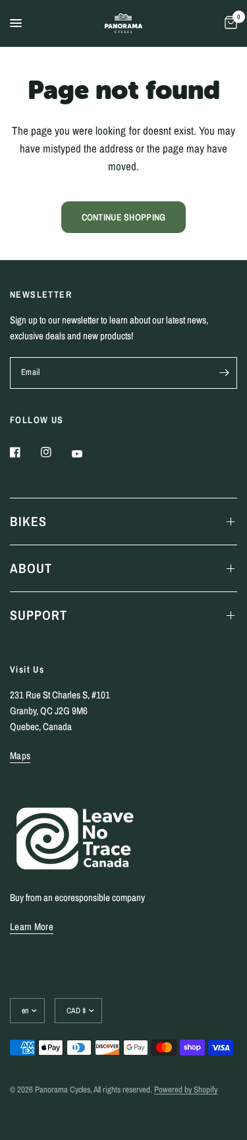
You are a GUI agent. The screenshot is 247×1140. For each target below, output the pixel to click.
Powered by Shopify (185, 1089)
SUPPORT (38, 615)
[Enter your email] (224, 373)
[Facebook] (24, 452)
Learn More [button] (31, 926)
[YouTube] (86, 453)
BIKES (28, 521)
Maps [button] (20, 755)
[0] (228, 23)
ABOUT (31, 568)
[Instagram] (55, 452)
